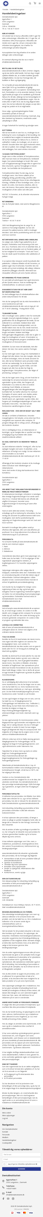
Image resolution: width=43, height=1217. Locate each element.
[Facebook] (3, 1199)
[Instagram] (13, 1199)
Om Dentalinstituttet (9, 1129)
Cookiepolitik (7, 1143)
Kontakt (5, 1132)
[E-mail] (21, 1159)
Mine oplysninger (8, 1115)
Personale (6, 1135)
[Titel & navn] (21, 1154)
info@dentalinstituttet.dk (15, 1195)
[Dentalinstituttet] (5, 3)
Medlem (5, 1137)
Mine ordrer (6, 1113)
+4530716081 (11, 1188)
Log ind (5, 1118)
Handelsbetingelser (9, 1140)
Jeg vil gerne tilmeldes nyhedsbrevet (22, 1164)
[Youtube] (8, 1199)
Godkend (21, 1169)
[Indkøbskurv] (35, 3)
